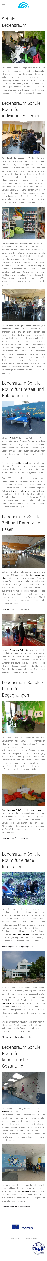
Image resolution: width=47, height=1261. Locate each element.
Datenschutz (31, 1238)
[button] (3, 5)
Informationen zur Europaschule (16, 1207)
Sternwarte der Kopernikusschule (16, 1037)
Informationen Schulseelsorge (15, 838)
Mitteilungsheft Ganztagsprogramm (17, 946)
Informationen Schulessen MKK (15, 609)
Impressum (15, 1238)
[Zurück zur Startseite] (23, 5)
